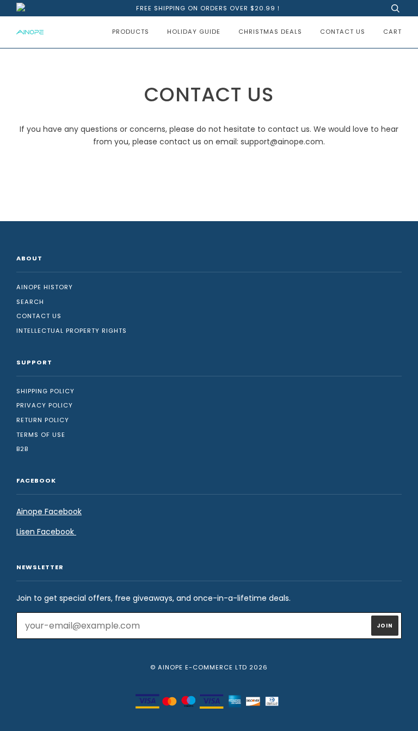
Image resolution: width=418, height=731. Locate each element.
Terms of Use (40, 434)
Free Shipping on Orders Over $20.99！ (209, 8)
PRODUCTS (130, 31)
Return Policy (42, 420)
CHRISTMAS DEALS (270, 31)
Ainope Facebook (49, 511)
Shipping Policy (45, 391)
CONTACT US (342, 31)
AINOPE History (44, 287)
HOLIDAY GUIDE (193, 31)
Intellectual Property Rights (71, 330)
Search (30, 301)
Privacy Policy (44, 405)
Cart (392, 31)
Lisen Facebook (46, 531)
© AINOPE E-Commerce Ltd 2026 (209, 667)
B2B (22, 448)
